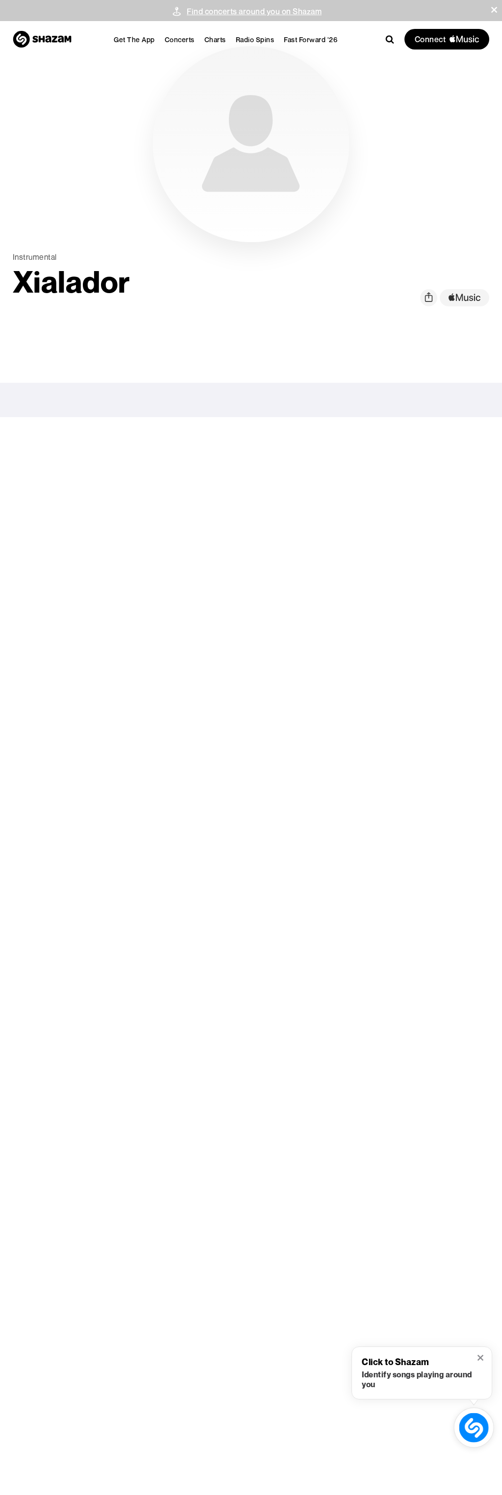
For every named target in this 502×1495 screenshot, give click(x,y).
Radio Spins (255, 39)
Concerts (180, 39)
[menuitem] (134, 39)
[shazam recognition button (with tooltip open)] (474, 1427)
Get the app (134, 39)
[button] (494, 10)
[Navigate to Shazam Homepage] (42, 39)
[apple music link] (464, 297)
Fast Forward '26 (310, 39)
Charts (215, 39)
